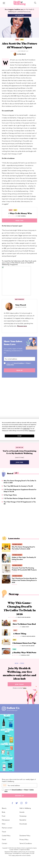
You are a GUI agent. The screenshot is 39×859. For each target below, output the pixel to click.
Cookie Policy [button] (26, 428)
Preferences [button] (32, 430)
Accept (19, 436)
